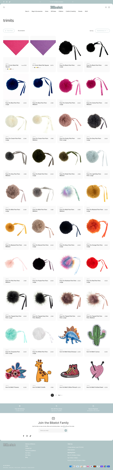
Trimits (7, 63)
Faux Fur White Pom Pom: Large (40, 352)
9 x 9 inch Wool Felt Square (41, 65)
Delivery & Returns (30, 444)
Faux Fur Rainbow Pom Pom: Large (68, 281)
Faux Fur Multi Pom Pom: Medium (67, 210)
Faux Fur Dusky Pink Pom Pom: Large (67, 139)
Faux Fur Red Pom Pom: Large (94, 281)
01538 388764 (71, 450)
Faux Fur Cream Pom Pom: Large (13, 139)
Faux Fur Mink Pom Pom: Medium (40, 210)
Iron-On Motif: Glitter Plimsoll (68, 387)
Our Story (27, 452)
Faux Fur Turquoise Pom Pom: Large (13, 352)
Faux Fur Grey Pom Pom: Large (94, 139)
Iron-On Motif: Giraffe (39, 387)
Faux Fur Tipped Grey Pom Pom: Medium (40, 317)
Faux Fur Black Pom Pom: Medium (94, 66)
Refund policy (5, 467)
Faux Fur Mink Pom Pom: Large (13, 210)
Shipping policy (24, 467)
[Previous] (40, 2)
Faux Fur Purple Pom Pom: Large (40, 281)
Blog (26, 457)
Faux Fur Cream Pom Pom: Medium (40, 139)
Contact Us (28, 448)
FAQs (26, 446)
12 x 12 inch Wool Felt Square (12, 66)
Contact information (30, 467)
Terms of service (17, 467)
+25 (13, 69)
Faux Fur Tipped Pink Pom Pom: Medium (94, 317)
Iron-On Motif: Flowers (12, 387)
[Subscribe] (65, 430)
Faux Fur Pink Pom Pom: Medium (13, 281)
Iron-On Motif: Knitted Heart (95, 387)
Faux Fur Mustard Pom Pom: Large (95, 210)
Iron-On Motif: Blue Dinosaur (68, 352)
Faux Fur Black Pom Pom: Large (67, 66)
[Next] (72, 2)
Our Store (27, 455)
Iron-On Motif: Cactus (93, 352)
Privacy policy (11, 467)
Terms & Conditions (30, 450)
